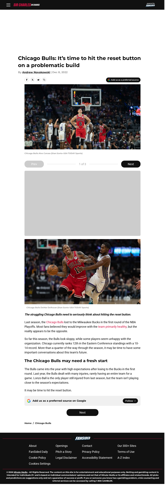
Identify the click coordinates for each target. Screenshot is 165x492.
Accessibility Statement (97, 457)
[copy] (44, 79)
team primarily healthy (112, 326)
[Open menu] (8, 5)
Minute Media (20, 472)
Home (28, 423)
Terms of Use (126, 451)
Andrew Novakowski (36, 72)
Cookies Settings (39, 463)
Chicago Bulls (55, 322)
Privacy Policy (91, 451)
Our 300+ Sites (126, 445)
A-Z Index (123, 457)
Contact (87, 445)
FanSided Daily (38, 451)
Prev (34, 164)
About (33, 445)
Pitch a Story (64, 451)
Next (131, 164)
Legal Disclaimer (66, 457)
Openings (62, 445)
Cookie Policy (37, 457)
